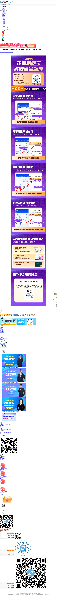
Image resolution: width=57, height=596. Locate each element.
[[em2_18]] (31, 315)
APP (56, 298)
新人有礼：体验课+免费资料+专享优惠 (6, 432)
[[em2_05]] (8, 315)
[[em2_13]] (22, 315)
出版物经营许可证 (22, 594)
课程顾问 (56, 304)
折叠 (53, 299)
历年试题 (6, 29)
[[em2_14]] (24, 315)
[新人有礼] (55, 294)
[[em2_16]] (27, 315)
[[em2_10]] (17, 315)
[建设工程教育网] (28, 2)
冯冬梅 (3, 411)
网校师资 (3, 21)
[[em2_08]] (13, 315)
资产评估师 (3, 16)
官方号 (1, 10)
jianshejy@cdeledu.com (38, 594)
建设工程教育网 (6, 43)
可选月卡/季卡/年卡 (3, 458)
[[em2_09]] (15, 315)
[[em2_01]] (1, 315)
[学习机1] (18, 47)
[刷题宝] (18, 325)
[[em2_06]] (10, 315)
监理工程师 (3, 14)
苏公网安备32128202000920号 (29, 594)
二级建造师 (3, 9)
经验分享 (9, 29)
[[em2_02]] (2, 315)
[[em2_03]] (4, 315)
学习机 (3, 24)
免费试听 (3, 20)
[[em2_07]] (11, 315)
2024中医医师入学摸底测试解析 (5, 424)
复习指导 (15, 43)
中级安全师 (3, 15)
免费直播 (3, 23)
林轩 (2, 367)
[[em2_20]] (34, 315)
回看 (0, 426)
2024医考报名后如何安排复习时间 (5, 429)
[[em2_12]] (20, 315)
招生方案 (3, 19)
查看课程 (1, 348)
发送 (0, 316)
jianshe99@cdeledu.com (46, 594)
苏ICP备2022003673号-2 (16, 594)
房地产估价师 (4, 13)
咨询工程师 (3, 6)
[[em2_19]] (33, 315)
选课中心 (3, 18)
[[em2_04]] (6, 315)
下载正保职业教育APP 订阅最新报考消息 (6, 52)
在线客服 (56, 301)
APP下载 (5, 10)
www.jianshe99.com (24, 593)
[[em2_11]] (18, 315)
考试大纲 (3, 29)
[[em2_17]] (29, 315)
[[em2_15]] (26, 315)
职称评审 (3, 22)
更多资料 (1, 494)
